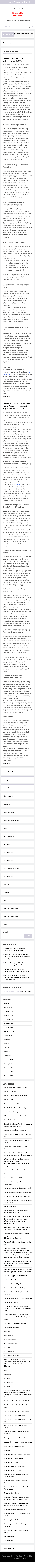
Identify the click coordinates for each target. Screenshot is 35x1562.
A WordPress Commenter (12, 991)
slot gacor (7, 780)
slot (5, 828)
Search (5, 932)
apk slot (6, 884)
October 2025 (8, 1027)
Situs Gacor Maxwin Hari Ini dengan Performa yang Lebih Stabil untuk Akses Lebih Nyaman (17, 957)
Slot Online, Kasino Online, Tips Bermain (17, 1411)
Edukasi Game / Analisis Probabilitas (16, 1116)
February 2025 (8, 1060)
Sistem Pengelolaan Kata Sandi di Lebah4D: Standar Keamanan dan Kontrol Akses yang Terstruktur (17, 977)
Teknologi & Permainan (11, 1462)
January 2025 (8, 1064)
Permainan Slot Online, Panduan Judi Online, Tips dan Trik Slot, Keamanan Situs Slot (17, 1308)
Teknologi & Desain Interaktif (13, 1458)
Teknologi (7, 1450)
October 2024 (8, 1076)
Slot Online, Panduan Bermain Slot (15, 1415)
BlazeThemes (21, 1558)
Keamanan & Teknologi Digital (13, 1178)
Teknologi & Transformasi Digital (14, 1466)
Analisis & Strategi (10, 1091)
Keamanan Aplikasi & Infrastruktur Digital (17, 1188)
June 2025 (7, 1044)
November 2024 (9, 1072)
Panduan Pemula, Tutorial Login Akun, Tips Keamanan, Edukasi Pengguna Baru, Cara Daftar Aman (18, 1263)
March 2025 (8, 1056)
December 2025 (9, 1019)
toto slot (7, 893)
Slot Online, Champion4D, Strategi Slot (16, 1401)
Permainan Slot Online (11, 1302)
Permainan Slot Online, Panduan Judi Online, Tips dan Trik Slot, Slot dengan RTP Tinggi (17, 1317)
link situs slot (8, 796)
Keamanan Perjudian (10, 1206)
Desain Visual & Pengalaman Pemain (16, 1112)
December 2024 (9, 1068)
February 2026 (8, 1011)
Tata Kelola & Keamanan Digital (14, 1446)
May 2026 (7, 1003)
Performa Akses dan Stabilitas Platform (17, 1280)
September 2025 (9, 1031)
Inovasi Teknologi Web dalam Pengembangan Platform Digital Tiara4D (17, 2)
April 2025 (7, 1052)
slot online (16, 484)
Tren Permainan (9, 1536)
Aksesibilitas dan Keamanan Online (15, 1087)
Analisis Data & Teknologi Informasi (15, 1096)
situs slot (7, 1347)
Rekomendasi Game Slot (12, 1327)
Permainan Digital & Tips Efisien (14, 1284)
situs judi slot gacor (10, 1339)
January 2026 (8, 1015)
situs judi (7, 1331)
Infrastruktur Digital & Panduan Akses (16, 1170)
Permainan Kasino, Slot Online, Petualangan (18, 1298)
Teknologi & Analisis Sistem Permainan (17, 1454)
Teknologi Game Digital (11, 1493)
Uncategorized (8, 1540)
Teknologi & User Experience (13, 1470)
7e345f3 (7, 64)
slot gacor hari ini (9, 852)
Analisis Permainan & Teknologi (14, 1104)
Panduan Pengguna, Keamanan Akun (15, 1276)
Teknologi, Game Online (11, 1520)
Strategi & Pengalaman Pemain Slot (15, 1438)
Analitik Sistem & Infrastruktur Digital (16, 1108)
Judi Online (7, 1174)
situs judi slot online (10, 1343)
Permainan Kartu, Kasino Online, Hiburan (17, 1288)
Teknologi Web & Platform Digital (14, 1510)
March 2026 (8, 1007)
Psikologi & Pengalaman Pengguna (15, 1323)
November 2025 (9, 1023)
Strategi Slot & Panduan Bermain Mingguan (18, 1442)
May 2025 (7, 1048)
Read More (6, 396)
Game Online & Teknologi (12, 1120)
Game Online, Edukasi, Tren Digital (15, 1130)
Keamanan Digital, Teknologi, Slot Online (17, 1196)
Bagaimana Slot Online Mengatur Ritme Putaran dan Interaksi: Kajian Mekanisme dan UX (17, 406)
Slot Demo (7, 1374)
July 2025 (7, 1040)
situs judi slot (8, 1335)
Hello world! (27, 991)
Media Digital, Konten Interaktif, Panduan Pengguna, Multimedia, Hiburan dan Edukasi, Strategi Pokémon (17, 1236)
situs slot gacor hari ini (11, 820)
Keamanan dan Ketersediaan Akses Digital (17, 1192)
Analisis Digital (9, 1100)
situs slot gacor (9, 788)
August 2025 (8, 1035)
